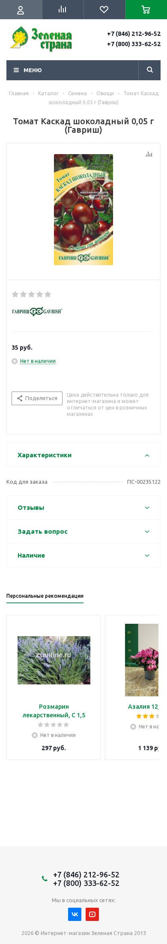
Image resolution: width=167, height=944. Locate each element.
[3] (32, 294)
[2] (24, 294)
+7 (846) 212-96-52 (134, 34)
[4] (40, 294)
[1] (16, 294)
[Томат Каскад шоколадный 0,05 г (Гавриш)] (83, 209)
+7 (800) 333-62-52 (134, 44)
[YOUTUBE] (92, 914)
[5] (48, 294)
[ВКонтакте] (74, 914)
